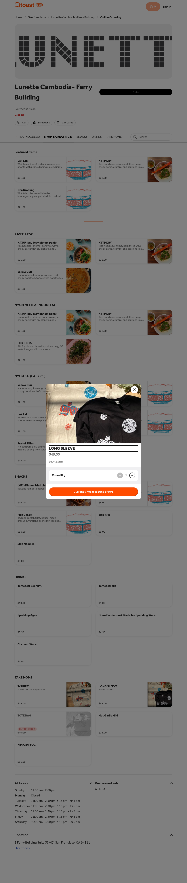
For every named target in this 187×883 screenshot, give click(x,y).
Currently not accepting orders (93, 491)
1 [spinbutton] (126, 475)
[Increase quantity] (132, 475)
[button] (93, 413)
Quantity (58, 475)
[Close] (134, 389)
